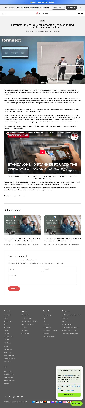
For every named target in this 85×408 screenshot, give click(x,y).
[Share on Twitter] (15, 195)
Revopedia (24, 331)
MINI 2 (6, 346)
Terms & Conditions (27, 324)
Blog (44, 321)
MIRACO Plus (8, 337)
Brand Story (47, 315)
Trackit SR (7, 315)
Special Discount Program (70, 327)
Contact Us (47, 334)
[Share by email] (23, 195)
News (45, 318)
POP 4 (6, 318)
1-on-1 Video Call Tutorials (29, 321)
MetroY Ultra (8, 321)
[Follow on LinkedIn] (22, 397)
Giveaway (46, 324)
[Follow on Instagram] (13, 397)
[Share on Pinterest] (19, 195)
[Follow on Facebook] (5, 397)
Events (42, 20)
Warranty (7, 384)
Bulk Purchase (66, 324)
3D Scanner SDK (9, 355)
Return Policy (8, 371)
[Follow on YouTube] (18, 397)
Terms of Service (55, 263)
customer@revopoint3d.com (71, 385)
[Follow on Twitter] (9, 397)
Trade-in (65, 318)
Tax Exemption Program (70, 334)
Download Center (26, 318)
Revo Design (8, 352)
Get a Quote (25, 334)
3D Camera (7, 362)
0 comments (55, 31)
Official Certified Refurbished (71, 315)
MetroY (6, 324)
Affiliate (64, 321)
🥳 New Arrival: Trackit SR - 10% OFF (42, 2)
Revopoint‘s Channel (50, 331)
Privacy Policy (43, 263)
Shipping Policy (9, 374)
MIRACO (6, 340)
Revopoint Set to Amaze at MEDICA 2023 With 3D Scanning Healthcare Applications (22, 239)
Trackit (6, 331)
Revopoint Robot (9, 359)
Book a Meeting (69, 395)
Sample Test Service (69, 331)
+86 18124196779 (70, 390)
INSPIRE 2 (7, 327)
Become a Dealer (49, 337)
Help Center (25, 315)
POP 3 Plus (7, 343)
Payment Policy (9, 380)
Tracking (23, 327)
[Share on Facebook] (10, 195)
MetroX (6, 334)
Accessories (8, 349)
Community (47, 327)
